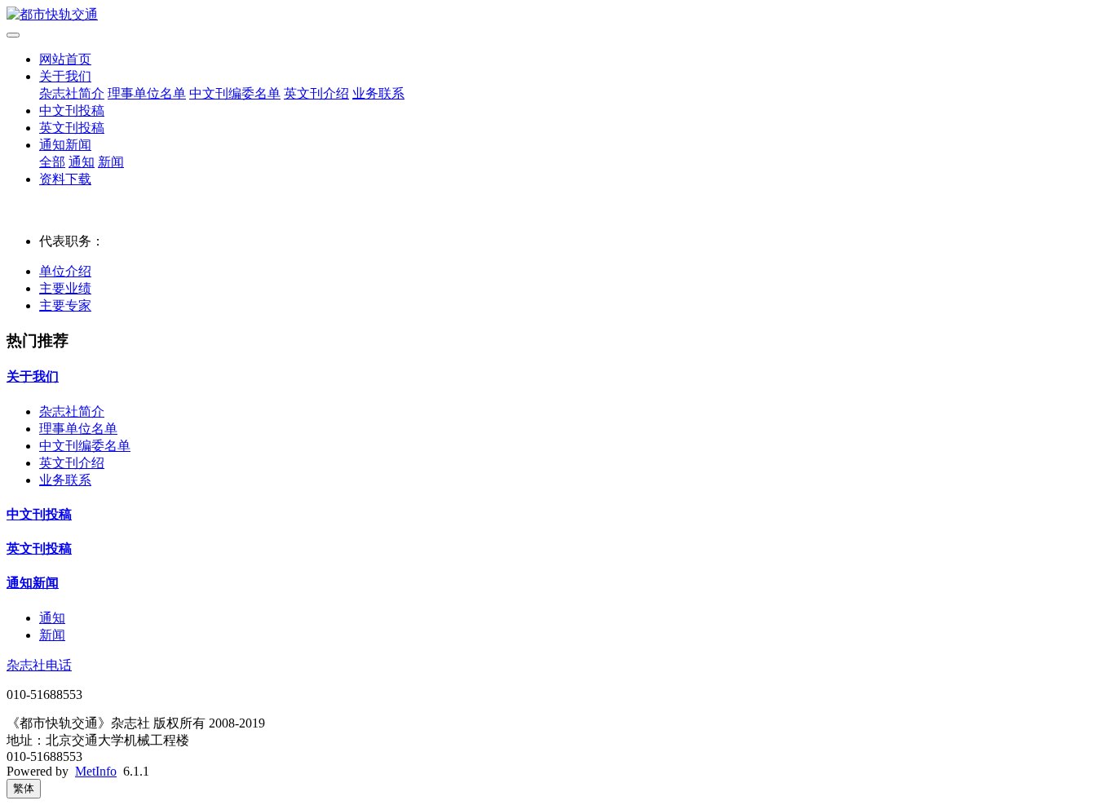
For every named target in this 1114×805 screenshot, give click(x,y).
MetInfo (96, 771)
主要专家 (65, 305)
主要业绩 (65, 288)
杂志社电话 (39, 665)
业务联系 (378, 93)
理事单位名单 (147, 93)
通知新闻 (65, 145)
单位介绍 (65, 271)
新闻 (111, 162)
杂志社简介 (71, 93)
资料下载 (65, 179)
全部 (52, 162)
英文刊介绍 (316, 93)
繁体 (23, 788)
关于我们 (65, 76)
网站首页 (65, 59)
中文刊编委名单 (235, 93)
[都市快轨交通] (557, 15)
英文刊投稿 (71, 128)
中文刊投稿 (71, 110)
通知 (82, 162)
